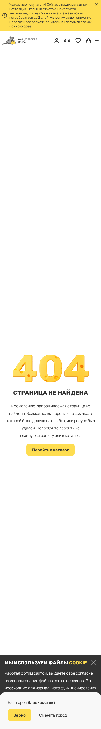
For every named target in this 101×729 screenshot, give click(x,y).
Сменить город (53, 715)
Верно (19, 715)
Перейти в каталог (50, 449)
